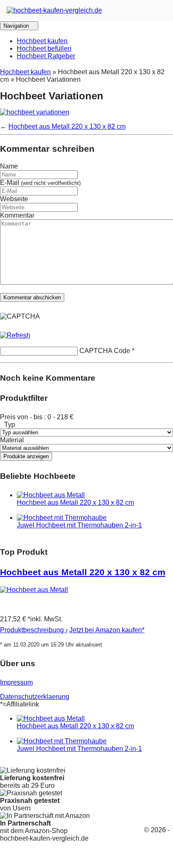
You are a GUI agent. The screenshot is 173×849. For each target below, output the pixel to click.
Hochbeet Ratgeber (46, 56)
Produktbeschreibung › (34, 630)
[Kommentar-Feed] (168, 169)
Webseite (14, 199)
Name (9, 166)
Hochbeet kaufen (42, 40)
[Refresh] (15, 335)
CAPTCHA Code (104, 350)
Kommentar (17, 215)
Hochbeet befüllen (44, 48)
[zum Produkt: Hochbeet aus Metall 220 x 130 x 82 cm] (34, 589)
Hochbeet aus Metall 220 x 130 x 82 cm (67, 126)
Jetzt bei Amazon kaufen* (106, 630)
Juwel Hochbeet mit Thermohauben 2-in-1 (79, 525)
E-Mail (40, 182)
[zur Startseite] (54, 10)
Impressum (16, 682)
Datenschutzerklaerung (34, 696)
